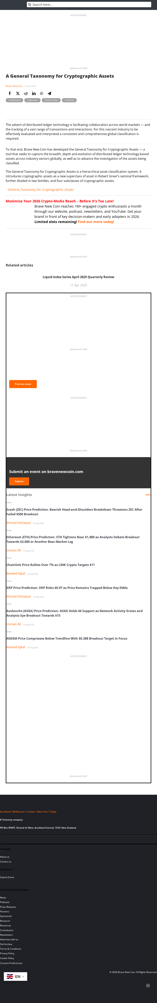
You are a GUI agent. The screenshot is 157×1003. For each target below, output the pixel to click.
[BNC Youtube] (29, 840)
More (148, 494)
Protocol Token (51, 100)
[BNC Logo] (78, 804)
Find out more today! (96, 221)
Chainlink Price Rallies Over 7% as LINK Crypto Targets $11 (50, 565)
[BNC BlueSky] (42, 840)
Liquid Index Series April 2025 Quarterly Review (78, 277)
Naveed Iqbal (15, 573)
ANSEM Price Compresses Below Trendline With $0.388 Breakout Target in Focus (66, 638)
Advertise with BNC (78, 68)
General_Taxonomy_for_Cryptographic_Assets (41, 189)
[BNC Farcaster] (48, 840)
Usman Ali (13, 550)
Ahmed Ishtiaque (18, 523)
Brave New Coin (14, 86)
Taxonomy (69, 100)
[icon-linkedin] (16, 840)
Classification (14, 100)
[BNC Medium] (35, 840)
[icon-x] (22, 840)
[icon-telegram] (9, 840)
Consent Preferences (11, 963)
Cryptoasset (32, 100)
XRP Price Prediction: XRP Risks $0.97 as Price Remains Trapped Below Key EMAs (67, 588)
